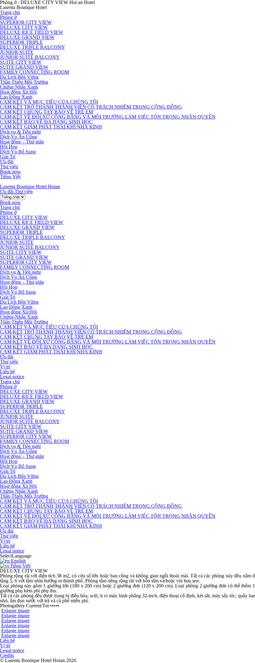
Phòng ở (8, 17)
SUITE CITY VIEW (20, 62)
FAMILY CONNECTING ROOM (34, 72)
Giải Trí (7, 156)
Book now (10, 171)
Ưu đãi (6, 161)
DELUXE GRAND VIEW (27, 37)
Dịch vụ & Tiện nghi (20, 131)
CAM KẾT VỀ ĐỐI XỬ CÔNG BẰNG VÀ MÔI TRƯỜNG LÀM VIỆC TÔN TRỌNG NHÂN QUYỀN (108, 116)
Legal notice (12, 376)
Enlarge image (15, 610)
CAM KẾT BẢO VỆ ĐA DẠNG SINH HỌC (46, 121)
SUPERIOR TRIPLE (21, 42)
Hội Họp (8, 146)
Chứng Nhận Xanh (19, 87)
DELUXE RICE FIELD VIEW (31, 32)
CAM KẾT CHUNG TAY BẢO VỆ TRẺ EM (46, 111)
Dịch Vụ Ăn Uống (18, 136)
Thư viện (9, 166)
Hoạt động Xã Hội (18, 92)
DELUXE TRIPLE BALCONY (32, 47)
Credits (7, 655)
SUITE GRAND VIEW (24, 67)
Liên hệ (7, 371)
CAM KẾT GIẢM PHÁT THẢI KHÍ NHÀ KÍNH (51, 126)
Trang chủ (10, 12)
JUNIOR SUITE (17, 52)
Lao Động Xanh (16, 97)
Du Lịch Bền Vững (19, 77)
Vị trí (5, 366)
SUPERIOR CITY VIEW (26, 22)
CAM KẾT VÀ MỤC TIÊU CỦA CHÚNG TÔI (49, 102)
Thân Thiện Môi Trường (24, 82)
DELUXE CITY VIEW (24, 27)
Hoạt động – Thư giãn (22, 141)
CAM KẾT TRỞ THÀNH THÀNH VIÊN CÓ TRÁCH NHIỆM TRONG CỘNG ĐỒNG (91, 107)
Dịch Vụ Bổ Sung (18, 151)
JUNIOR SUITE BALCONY (30, 57)
